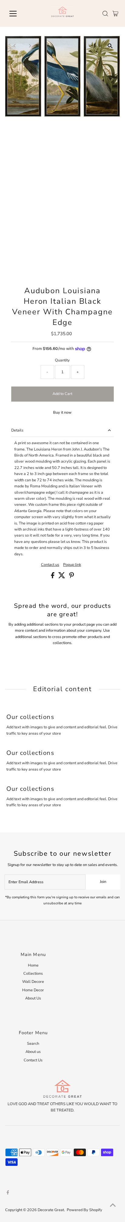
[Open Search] (105, 13)
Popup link (72, 565)
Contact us (50, 565)
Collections (33, 973)
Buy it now (62, 412)
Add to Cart (62, 393)
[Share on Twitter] (62, 577)
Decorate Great (51, 1210)
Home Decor (33, 990)
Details (17, 430)
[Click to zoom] (110, 46)
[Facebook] (8, 1193)
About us (33, 1051)
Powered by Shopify (84, 1210)
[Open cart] (115, 13)
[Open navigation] (18, 13)
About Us (33, 998)
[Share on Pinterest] (71, 577)
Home (33, 965)
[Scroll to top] (113, 1205)
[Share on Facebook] (53, 577)
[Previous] (15, 46)
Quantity (62, 360)
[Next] (30, 46)
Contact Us (33, 1060)
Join (103, 881)
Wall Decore (33, 981)
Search (33, 1043)
